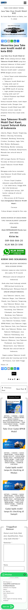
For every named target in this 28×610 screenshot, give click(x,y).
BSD (14, 373)
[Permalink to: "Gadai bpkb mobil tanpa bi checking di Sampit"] (14, 485)
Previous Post (6, 389)
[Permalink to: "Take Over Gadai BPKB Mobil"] (14, 407)
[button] (24, 575)
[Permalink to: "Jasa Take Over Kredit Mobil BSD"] (14, 30)
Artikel (7, 416)
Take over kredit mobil (14, 8)
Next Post (20, 389)
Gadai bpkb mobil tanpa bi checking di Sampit (14, 511)
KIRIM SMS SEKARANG (14, 259)
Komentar (8, 542)
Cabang (15, 416)
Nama (6, 565)
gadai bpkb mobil (9, 16)
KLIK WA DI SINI (14, 245)
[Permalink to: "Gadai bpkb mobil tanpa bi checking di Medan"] (14, 444)
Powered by (14, 577)
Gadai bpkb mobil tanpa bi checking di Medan (14, 470)
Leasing (5, 84)
